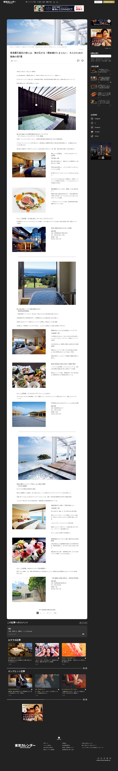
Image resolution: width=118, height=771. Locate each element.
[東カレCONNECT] (59, 8)
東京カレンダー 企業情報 (48, 749)
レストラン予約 (31, 2)
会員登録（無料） (108, 2)
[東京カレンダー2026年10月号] (32, 712)
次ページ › (49, 613)
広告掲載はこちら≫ (108, 48)
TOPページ (45, 743)
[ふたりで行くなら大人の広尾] (101, 37)
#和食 (110, 60)
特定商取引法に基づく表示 (68, 749)
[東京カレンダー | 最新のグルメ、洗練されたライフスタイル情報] (14, 2)
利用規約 (64, 743)
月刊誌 (50, 2)
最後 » (55, 613)
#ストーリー (98, 60)
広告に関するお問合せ (48, 747)
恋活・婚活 (41, 2)
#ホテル (92, 58)
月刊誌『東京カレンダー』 (87, 743)
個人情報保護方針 (66, 745)
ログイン (98, 2)
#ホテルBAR (104, 60)
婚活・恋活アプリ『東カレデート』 (89, 745)
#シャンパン (107, 58)
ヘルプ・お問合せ (47, 745)
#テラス (92, 60)
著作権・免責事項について (68, 747)
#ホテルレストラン (99, 58)
